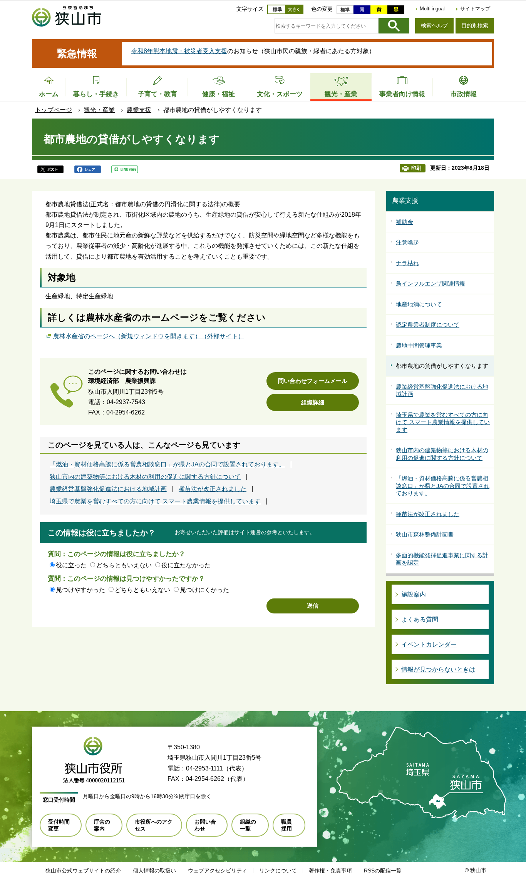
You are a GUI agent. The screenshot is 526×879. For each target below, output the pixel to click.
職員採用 (286, 825)
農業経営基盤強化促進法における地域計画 (108, 489)
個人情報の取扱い (154, 870)
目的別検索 (474, 25)
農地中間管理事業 (419, 345)
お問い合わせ (205, 825)
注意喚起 (407, 242)
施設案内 (413, 594)
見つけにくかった (204, 590)
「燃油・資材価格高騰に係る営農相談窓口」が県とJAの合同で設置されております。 (167, 464)
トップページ (53, 110)
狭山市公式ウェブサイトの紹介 (83, 870)
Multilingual (432, 9)
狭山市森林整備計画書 (425, 534)
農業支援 (139, 110)
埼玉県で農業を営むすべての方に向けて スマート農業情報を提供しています (155, 501)
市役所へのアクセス (154, 825)
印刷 (416, 168)
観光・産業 (99, 110)
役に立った (71, 565)
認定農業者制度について (427, 324)
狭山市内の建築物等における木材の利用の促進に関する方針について (145, 477)
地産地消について (419, 304)
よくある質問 (419, 619)
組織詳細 (312, 402)
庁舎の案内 (102, 825)
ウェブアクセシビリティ (217, 870)
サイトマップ (475, 9)
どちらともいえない (124, 565)
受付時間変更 (59, 825)
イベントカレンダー (429, 644)
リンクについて (278, 870)
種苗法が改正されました (212, 489)
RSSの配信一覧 (383, 870)
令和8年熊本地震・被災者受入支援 (179, 51)
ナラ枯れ (407, 263)
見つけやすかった (80, 590)
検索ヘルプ (434, 25)
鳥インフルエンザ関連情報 (430, 283)
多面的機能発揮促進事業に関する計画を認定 (442, 559)
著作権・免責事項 (330, 870)
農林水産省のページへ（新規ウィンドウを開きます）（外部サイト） (148, 336)
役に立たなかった (186, 565)
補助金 (404, 222)
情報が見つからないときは (438, 669)
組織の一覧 (248, 825)
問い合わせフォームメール (312, 381)
